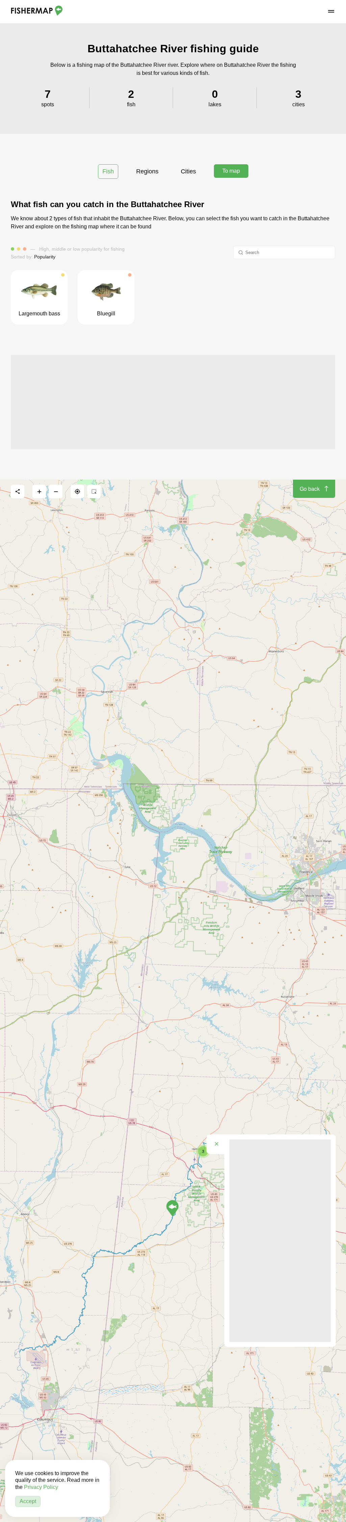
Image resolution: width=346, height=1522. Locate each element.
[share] (17, 491)
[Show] (172, 1208)
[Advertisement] (173, 402)
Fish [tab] (108, 171)
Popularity (44, 256)
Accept (28, 1501)
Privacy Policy (41, 1487)
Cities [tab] (188, 171)
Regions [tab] (147, 171)
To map (231, 171)
